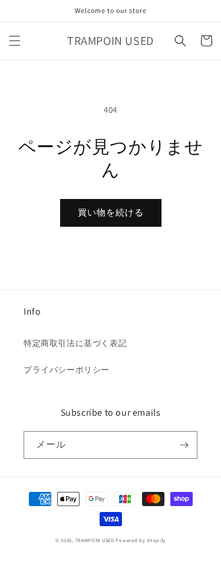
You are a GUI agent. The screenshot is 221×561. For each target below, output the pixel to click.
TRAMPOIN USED (94, 540)
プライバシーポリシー (67, 369)
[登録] (184, 445)
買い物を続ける (111, 212)
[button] (15, 41)
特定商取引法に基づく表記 (75, 343)
